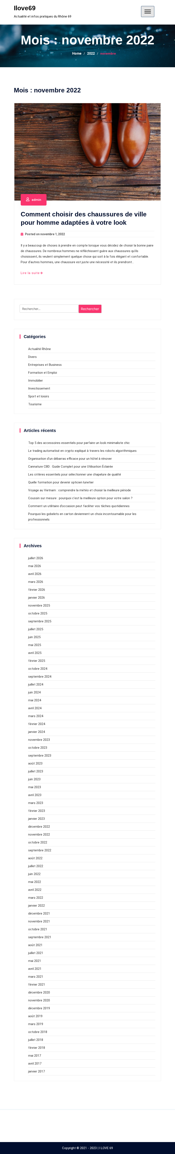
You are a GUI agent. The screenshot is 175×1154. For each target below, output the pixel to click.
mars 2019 (35, 1024)
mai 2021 (34, 961)
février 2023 (36, 811)
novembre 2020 (39, 1000)
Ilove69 (25, 8)
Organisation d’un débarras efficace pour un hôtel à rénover (70, 459)
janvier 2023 (36, 819)
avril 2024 (34, 708)
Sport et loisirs (38, 396)
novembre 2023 (39, 740)
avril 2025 (34, 653)
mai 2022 (34, 882)
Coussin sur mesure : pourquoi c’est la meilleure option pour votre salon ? (80, 498)
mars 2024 (35, 716)
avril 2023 (34, 795)
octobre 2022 (37, 842)
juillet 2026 (35, 558)
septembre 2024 (39, 676)
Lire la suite (30, 273)
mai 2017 (34, 1056)
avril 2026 (34, 574)
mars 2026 (35, 582)
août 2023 (35, 763)
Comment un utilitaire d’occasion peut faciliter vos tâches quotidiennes (79, 506)
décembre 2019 (39, 1008)
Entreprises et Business (45, 365)
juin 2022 (34, 874)
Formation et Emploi (42, 373)
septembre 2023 (39, 755)
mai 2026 (34, 566)
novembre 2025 (39, 605)
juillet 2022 (35, 866)
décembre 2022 (39, 827)
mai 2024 (34, 700)
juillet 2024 (35, 684)
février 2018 (36, 1048)
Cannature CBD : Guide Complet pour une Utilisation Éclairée (70, 466)
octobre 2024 (37, 669)
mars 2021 (35, 977)
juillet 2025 (35, 629)
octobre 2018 (37, 1032)
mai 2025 (34, 645)
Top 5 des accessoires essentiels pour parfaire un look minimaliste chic (79, 443)
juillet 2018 (35, 1040)
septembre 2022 (39, 850)
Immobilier (35, 380)
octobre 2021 (37, 929)
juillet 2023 (35, 771)
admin (36, 200)
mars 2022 (35, 898)
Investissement (39, 388)
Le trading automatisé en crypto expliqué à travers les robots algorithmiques (82, 451)
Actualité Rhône (39, 349)
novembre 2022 (39, 834)
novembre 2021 (39, 921)
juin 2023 (34, 779)
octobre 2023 (37, 748)
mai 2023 (34, 787)
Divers (32, 357)
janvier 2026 (36, 598)
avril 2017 (34, 1063)
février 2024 (36, 724)
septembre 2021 (39, 937)
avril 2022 (34, 890)
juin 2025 (34, 637)
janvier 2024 (36, 732)
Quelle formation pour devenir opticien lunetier (61, 482)
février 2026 (36, 590)
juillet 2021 (35, 953)
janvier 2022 (36, 905)
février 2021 (36, 984)
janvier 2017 (36, 1071)
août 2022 (35, 858)
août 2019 (35, 1016)
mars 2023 (35, 803)
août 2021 (35, 945)
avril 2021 (34, 969)
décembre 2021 (39, 913)
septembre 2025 (39, 621)
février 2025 (36, 661)
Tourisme (35, 404)
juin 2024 (34, 692)
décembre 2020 (39, 992)
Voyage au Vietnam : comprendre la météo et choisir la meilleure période (79, 490)
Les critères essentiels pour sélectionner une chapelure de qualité (74, 474)
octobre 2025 (37, 613)
